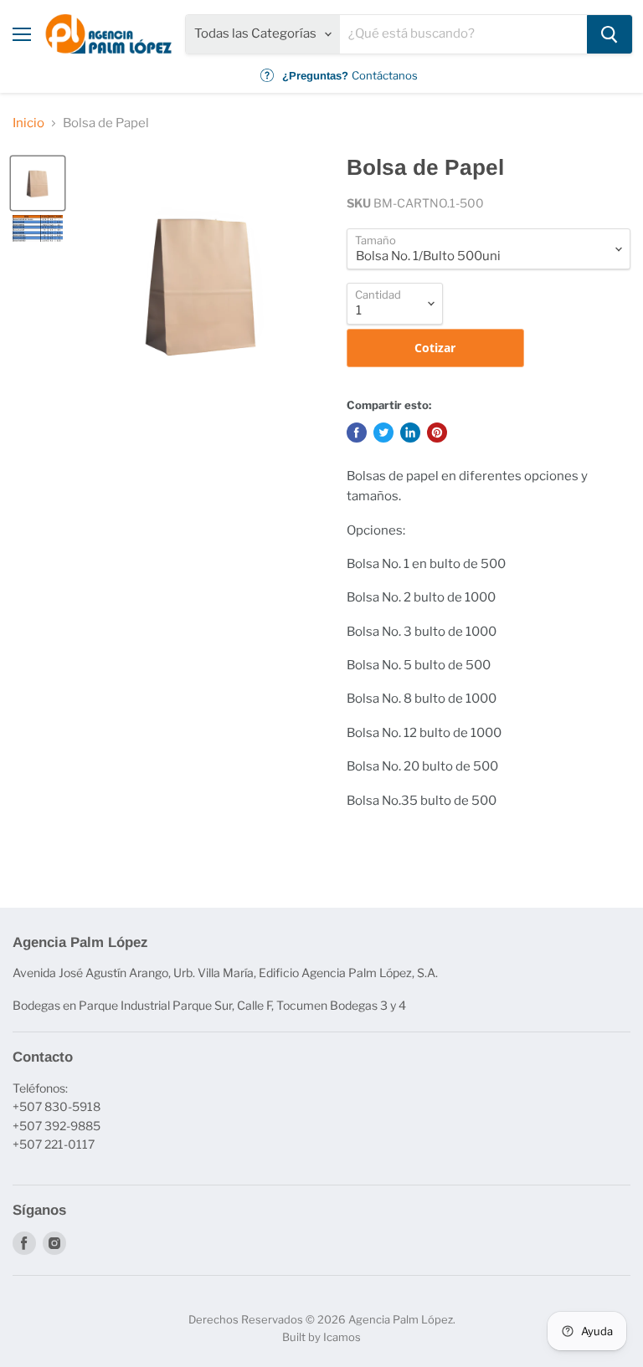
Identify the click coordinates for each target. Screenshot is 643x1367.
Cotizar (434, 348)
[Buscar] (609, 34)
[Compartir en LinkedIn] (410, 432)
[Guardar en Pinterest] (437, 432)
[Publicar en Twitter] (383, 432)
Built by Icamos (321, 1337)
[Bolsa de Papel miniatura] (37, 183)
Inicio (28, 123)
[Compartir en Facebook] (357, 432)
